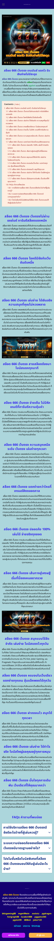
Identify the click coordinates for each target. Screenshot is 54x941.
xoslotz (35, 913)
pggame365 (40, 916)
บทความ (26, 926)
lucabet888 (26, 916)
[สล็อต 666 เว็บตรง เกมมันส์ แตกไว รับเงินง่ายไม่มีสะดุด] (27, 4)
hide (17, 104)
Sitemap (36, 926)
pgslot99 (17, 920)
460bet (27, 920)
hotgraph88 (13, 916)
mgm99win (23, 913)
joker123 (37, 920)
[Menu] (3, 4)
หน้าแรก (17, 926)
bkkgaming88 (9, 913)
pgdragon (46, 913)
